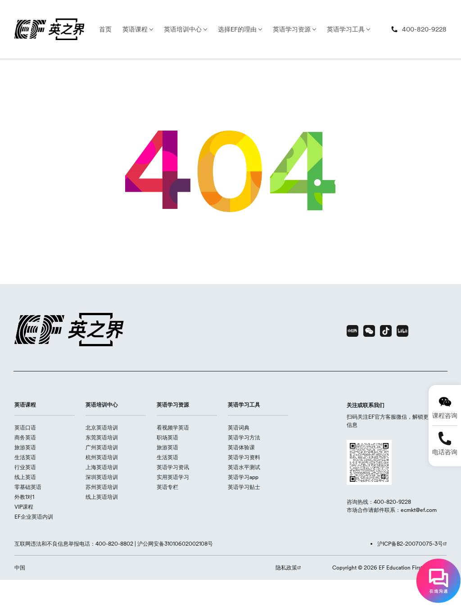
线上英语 (25, 477)
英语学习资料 (244, 457)
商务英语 (25, 437)
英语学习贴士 (244, 487)
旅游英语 (25, 447)
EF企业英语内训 (33, 516)
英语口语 (25, 427)
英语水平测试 (244, 467)
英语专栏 (167, 487)
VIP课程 (23, 507)
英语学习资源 (292, 29)
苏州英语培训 (102, 487)
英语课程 (135, 29)
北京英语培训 (102, 427)
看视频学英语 (173, 427)
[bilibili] (402, 331)
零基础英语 (27, 487)
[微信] (369, 331)
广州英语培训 (102, 447)
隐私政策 (286, 567)
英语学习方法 (244, 437)
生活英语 (25, 457)
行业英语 (25, 467)
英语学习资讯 (173, 467)
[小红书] (352, 331)
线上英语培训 (102, 497)
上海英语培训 (102, 467)
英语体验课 (241, 447)
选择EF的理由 (237, 29)
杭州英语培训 (102, 457)
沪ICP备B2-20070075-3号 (410, 543)
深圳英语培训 (102, 477)
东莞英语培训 (102, 437)
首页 (105, 29)
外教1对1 (24, 497)
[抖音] (386, 331)
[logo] (49, 29)
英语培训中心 (183, 29)
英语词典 (238, 427)
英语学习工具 (346, 29)
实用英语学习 (173, 477)
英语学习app (243, 477)
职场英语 (167, 437)
